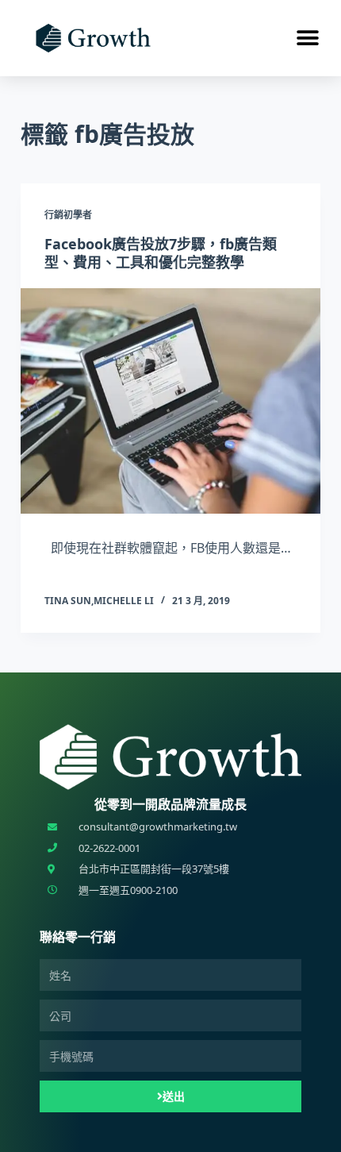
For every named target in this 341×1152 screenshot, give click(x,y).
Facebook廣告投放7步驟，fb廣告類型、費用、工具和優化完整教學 (160, 253)
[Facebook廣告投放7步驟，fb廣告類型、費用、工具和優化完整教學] (170, 401)
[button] (307, 38)
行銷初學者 (68, 215)
